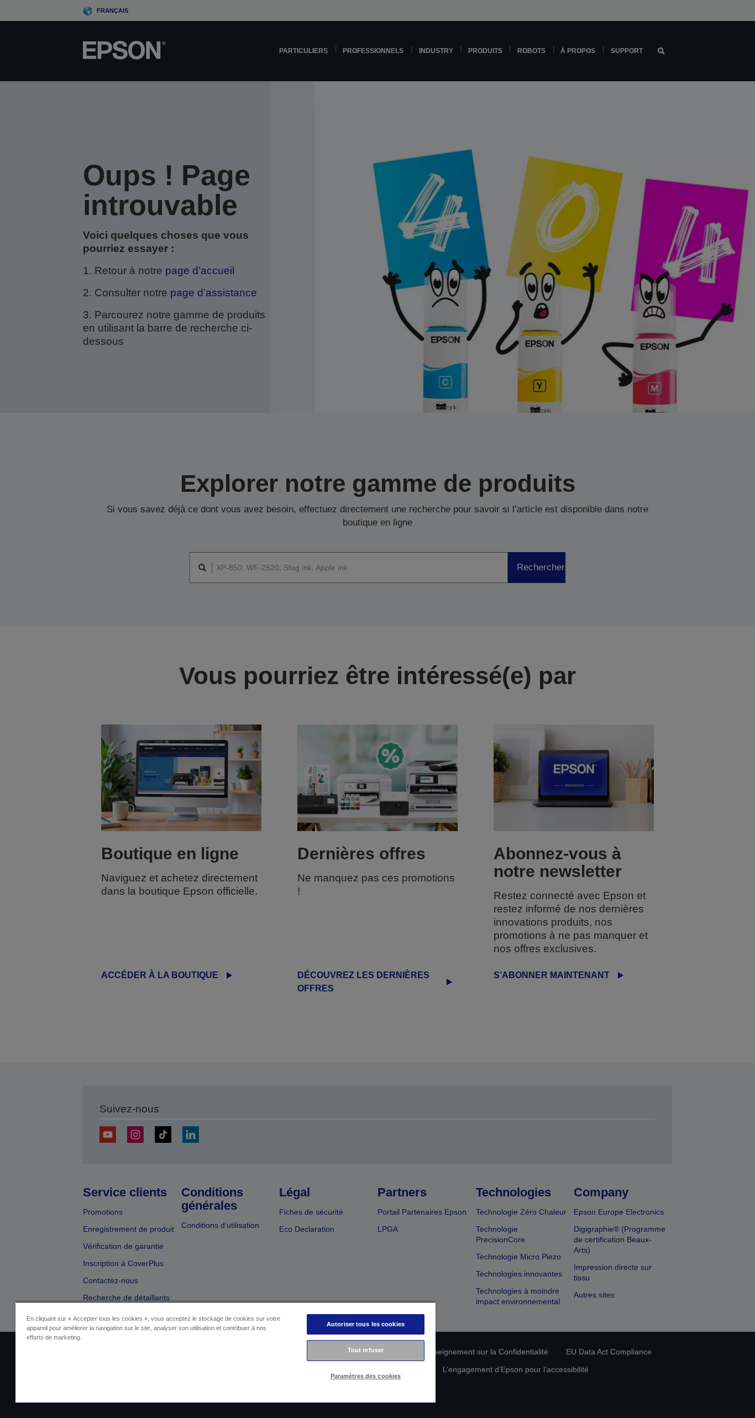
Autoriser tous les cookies (366, 1324)
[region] (225, 1352)
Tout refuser (366, 1350)
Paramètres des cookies (366, 1376)
